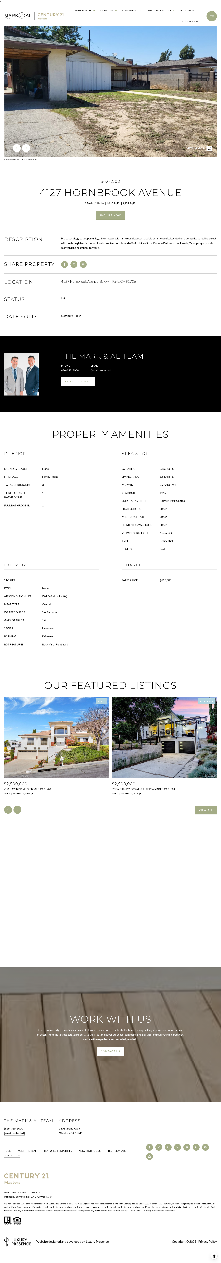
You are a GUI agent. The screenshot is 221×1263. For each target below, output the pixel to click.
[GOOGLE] (205, 1147)
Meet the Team (27, 1151)
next (26, 148)
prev (17, 148)
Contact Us (12, 1155)
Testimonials (117, 1151)
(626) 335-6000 (189, 21)
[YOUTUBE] (186, 1147)
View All (206, 810)
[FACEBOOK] (149, 1147)
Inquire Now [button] (110, 215)
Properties (106, 10)
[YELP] (196, 1147)
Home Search (83, 10)
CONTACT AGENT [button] (78, 381)
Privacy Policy (207, 1241)
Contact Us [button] (110, 1051)
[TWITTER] (177, 1147)
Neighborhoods (90, 1151)
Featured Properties (58, 1151)
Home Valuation (132, 10)
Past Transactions (159, 10)
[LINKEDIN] (168, 1147)
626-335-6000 (70, 370)
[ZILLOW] (149, 1156)
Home (7, 1151)
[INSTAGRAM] (158, 1147)
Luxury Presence (97, 1241)
